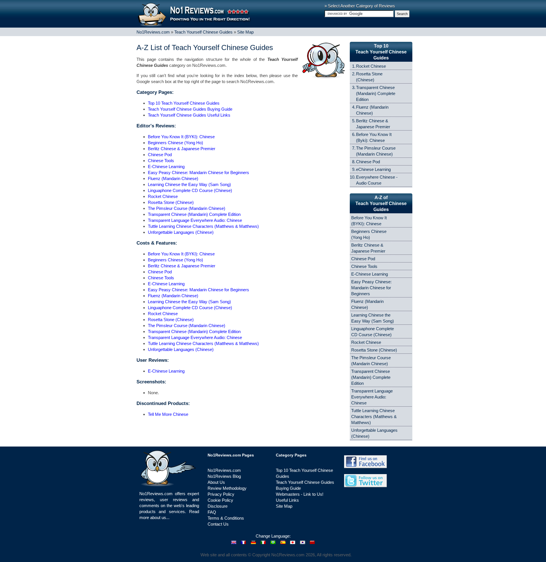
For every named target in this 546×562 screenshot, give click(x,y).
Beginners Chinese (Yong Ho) (175, 142)
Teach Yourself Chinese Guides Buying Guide (190, 109)
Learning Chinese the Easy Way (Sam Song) (189, 184)
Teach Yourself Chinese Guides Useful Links (189, 115)
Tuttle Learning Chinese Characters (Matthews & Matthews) (203, 226)
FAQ (212, 512)
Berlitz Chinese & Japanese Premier (181, 148)
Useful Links (287, 500)
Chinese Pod (160, 154)
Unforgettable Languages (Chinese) (181, 232)
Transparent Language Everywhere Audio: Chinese (195, 220)
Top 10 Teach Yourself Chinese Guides (184, 103)
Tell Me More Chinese (168, 414)
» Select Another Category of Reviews (359, 5)
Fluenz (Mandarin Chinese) (173, 178)
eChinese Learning (373, 169)
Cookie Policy (220, 500)
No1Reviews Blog (224, 476)
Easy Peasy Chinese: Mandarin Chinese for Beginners (198, 172)
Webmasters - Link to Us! (299, 494)
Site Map (245, 32)
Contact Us (218, 524)
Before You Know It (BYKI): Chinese (181, 136)
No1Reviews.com (153, 32)
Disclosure (218, 506)
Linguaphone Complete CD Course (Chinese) (190, 190)
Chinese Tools (161, 160)
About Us (216, 482)
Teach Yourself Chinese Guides (203, 32)
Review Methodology (227, 488)
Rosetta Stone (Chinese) (171, 202)
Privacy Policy (221, 494)
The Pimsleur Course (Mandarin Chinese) (186, 208)
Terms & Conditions (226, 518)
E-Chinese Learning (166, 166)
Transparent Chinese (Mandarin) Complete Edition (194, 214)
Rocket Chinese (163, 196)
